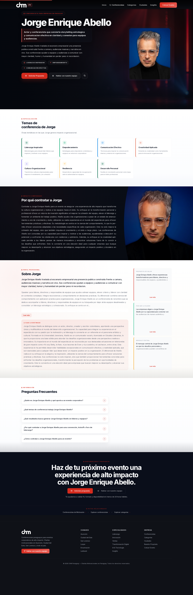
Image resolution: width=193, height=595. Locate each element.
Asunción (84, 534)
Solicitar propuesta (82, 491)
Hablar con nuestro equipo (66, 76)
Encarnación (85, 548)
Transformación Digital (120, 544)
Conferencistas (118, 5)
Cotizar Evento (168, 5)
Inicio (104, 5)
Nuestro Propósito (151, 544)
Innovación (116, 537)
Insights (153, 5)
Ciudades (143, 5)
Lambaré (84, 551)
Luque (83, 544)
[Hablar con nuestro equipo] (187, 581)
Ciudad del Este (86, 537)
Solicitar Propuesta (36, 76)
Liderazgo (116, 534)
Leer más (26, 315)
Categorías (131, 5)
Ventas (114, 541)
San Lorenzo (85, 541)
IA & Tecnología (118, 548)
